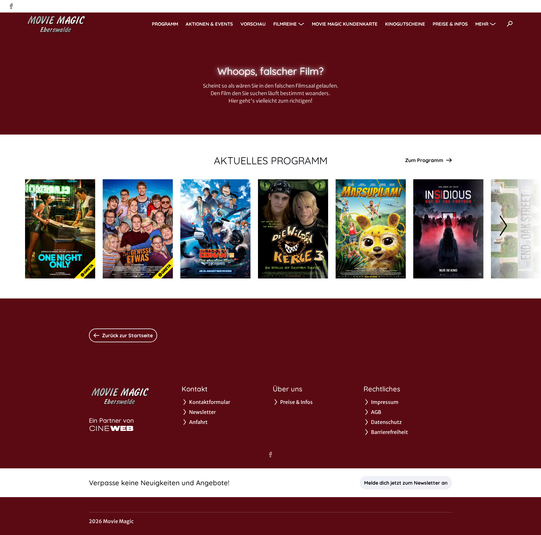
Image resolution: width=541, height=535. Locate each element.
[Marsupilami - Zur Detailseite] (371, 228)
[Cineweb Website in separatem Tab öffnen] (111, 428)
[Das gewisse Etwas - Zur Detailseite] (138, 228)
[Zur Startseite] (69, 24)
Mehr (481, 24)
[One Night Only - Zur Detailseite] (60, 228)
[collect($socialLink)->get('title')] (11, 6)
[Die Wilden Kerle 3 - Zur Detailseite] (293, 228)
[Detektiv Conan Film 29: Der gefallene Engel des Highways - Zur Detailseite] (215, 228)
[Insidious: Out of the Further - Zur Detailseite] (448, 228)
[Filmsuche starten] (509, 24)
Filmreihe (285, 24)
